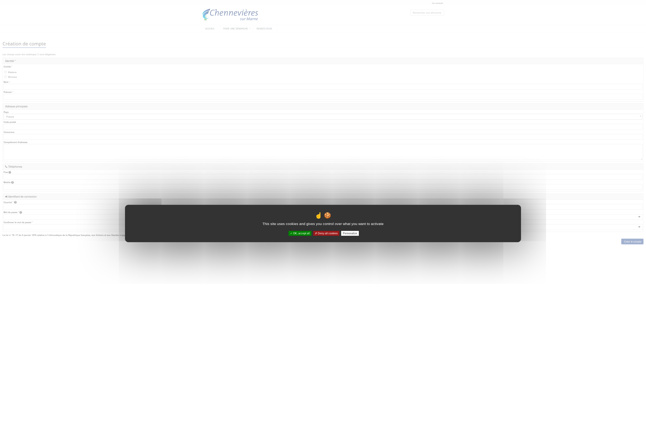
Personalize (350, 233)
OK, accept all (301, 233)
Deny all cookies (327, 233)
